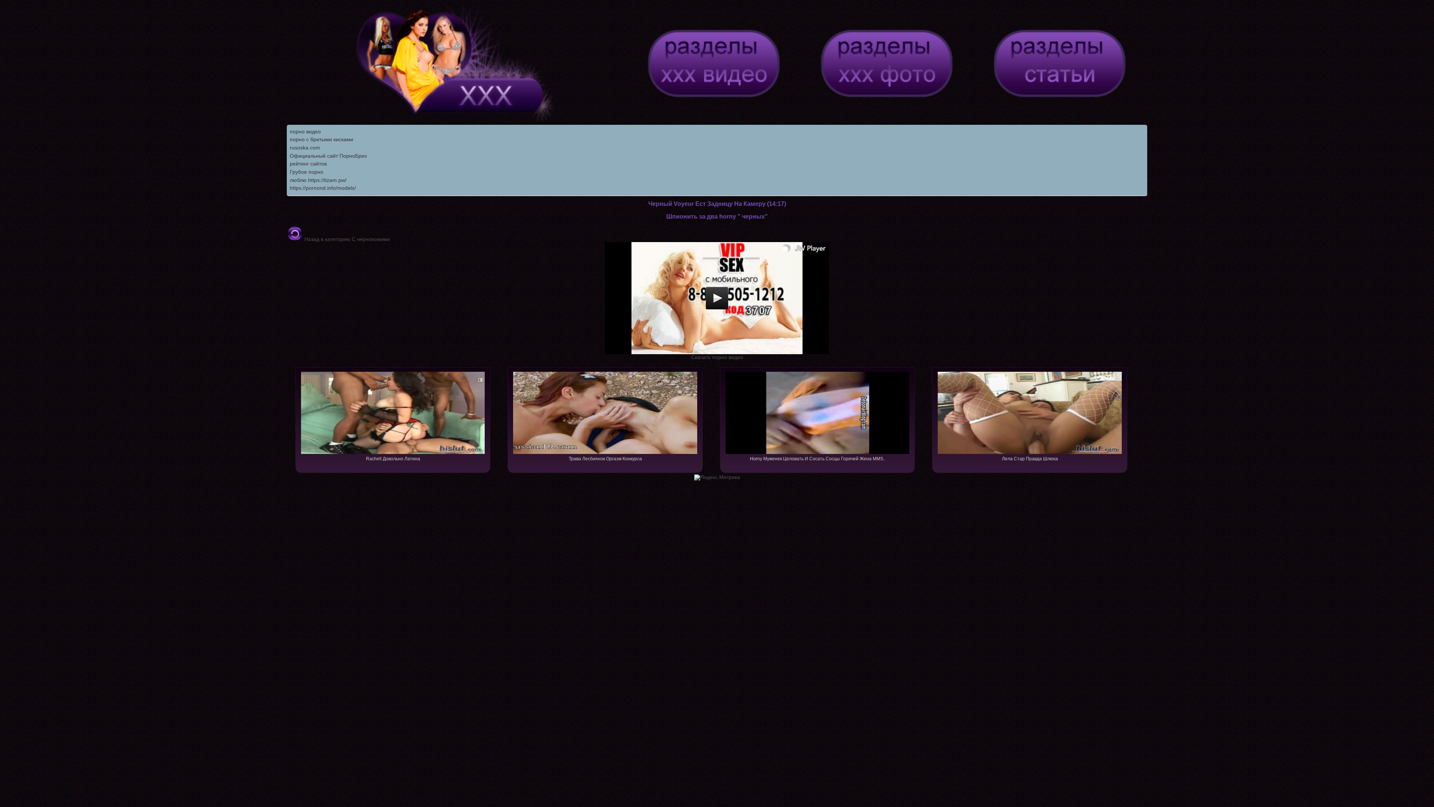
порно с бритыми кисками (321, 139)
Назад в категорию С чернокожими (346, 239)
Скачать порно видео (717, 357)
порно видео (305, 131)
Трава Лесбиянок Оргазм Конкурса (605, 458)
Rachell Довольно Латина (393, 458)
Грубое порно (306, 172)
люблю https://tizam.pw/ (318, 180)
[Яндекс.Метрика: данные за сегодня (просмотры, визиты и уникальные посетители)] (717, 477)
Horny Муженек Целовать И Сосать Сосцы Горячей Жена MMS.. (817, 458)
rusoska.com (305, 148)
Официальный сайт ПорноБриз (328, 156)
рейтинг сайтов (308, 164)
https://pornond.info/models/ (323, 188)
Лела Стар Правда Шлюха (1030, 458)
